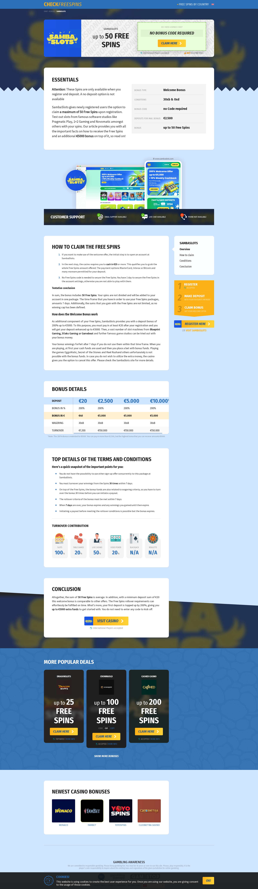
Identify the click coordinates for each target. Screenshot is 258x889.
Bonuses (52, 11)
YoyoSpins (120, 825)
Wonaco (63, 825)
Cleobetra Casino (149, 825)
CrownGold (106, 676)
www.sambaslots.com (164, 158)
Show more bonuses (106, 756)
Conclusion (186, 266)
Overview (185, 249)
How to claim (187, 255)
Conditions (185, 260)
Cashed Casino (148, 676)
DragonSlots (64, 676)
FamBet (92, 825)
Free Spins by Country (194, 4)
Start (46, 11)
